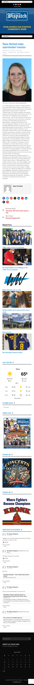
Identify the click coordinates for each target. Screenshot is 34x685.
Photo (6, 542)
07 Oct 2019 (12, 50)
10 (4, 662)
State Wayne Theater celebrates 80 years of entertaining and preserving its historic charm (15, 595)
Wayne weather (17, 398)
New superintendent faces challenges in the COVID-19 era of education (14, 268)
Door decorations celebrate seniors (12, 352)
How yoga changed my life (13, 218)
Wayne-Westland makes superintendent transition (14, 45)
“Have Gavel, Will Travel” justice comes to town (17, 212)
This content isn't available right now (12, 617)
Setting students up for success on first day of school (16, 311)
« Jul (3, 671)
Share (5, 546)
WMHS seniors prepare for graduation (13, 247)
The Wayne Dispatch (12, 534)
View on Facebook (6, 544)
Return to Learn (6, 332)
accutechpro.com (17, 682)
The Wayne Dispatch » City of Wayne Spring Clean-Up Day (16, 575)
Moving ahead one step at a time (11, 290)
